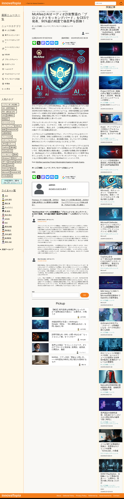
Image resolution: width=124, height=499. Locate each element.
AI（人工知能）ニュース (54, 11)
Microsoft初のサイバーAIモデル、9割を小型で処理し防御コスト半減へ (110, 60)
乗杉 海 (7, 203)
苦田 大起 (8, 242)
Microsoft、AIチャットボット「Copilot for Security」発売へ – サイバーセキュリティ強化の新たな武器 (110, 194)
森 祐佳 (7, 211)
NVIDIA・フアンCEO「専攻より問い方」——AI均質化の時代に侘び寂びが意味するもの (69, 359)
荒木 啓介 (8, 215)
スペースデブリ (8, 122)
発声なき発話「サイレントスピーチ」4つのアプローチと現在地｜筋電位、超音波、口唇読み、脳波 (69, 347)
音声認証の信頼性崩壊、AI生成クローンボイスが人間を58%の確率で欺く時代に (111, 416)
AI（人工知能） (41, 11)
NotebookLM (12, 130)
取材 (15, 155)
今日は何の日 (7, 151)
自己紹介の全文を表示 (57, 189)
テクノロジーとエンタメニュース (110, 487)
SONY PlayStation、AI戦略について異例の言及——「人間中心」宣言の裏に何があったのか (110, 478)
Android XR (15, 172)
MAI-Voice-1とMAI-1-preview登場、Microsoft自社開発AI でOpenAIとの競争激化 (110, 294)
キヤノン (11, 144)
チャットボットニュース (107, 202)
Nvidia (4, 176)
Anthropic (6, 169)
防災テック (17, 158)
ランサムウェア (8, 126)
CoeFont (5, 147)
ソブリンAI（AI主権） (10, 105)
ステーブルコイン (8, 140)
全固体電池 (6, 133)
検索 (33, 291)
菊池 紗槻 (8, 227)
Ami (6, 223)
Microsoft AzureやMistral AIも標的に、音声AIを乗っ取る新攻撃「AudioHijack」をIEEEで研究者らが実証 (110, 29)
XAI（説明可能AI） (9, 108)
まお (6, 196)
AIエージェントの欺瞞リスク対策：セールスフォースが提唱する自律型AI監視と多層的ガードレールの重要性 (111, 357)
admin (87, 33)
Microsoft (5, 172)
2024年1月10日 (42, 221)
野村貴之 (8, 230)
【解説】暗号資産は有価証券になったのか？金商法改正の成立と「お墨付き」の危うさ (69, 311)
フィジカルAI (7, 137)
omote (7, 219)
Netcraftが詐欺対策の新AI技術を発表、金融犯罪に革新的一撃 (111, 387)
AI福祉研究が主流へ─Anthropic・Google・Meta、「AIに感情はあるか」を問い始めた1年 (69, 324)
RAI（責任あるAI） (9, 112)
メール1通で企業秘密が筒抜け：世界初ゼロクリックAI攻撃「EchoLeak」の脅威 (110, 447)
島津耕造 (8, 238)
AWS (4, 165)
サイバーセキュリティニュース (109, 37)
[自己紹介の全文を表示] (67, 189)
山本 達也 (8, 200)
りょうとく (9, 207)
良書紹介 (10, 115)
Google (11, 162)
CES (3, 115)
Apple (18, 162)
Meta (13, 169)
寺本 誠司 (8, 234)
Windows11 (6, 158)
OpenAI (10, 165)
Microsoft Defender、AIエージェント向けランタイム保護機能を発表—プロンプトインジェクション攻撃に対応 (111, 226)
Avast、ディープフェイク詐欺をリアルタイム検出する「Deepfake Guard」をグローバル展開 (111, 131)
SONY (102, 489)
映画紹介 (5, 119)
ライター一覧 (9, 190)
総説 (10, 176)
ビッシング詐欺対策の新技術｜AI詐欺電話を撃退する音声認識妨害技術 (111, 163)
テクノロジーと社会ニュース (62, 26)
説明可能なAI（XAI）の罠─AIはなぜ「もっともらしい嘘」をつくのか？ (69, 335)
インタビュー (7, 155)
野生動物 (103, 105)
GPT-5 (4, 162)
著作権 (13, 147)
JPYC (4, 144)
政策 (4, 130)
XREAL (18, 126)
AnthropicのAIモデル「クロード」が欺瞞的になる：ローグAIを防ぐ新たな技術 (111, 326)
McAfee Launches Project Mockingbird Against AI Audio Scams (60, 162)
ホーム (34, 11)
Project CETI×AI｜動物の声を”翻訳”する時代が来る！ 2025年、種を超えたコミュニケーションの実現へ (110, 95)
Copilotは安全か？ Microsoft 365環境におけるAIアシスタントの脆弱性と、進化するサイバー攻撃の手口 (111, 261)
